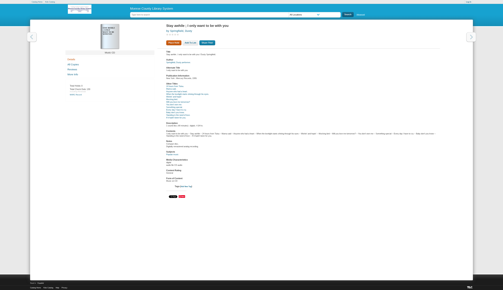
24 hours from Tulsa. (175, 86)
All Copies (73, 64)
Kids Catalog (50, 2)
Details (71, 59)
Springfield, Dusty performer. (178, 62)
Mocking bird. (172, 99)
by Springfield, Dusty (179, 30)
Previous (32, 37)
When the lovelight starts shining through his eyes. (187, 94)
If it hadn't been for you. (176, 118)
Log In (468, 2)
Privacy (64, 288)
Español (41, 283)
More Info (72, 74)
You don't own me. (174, 104)
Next (471, 37)
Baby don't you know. (175, 112)
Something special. (174, 107)
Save (183, 196)
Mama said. (171, 89)
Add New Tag (186, 186)
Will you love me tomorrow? (178, 102)
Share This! (207, 43)
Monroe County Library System (151, 8)
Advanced (361, 14)
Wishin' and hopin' (174, 97)
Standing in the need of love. (178, 115)
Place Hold (173, 43)
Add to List (190, 43)
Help (57, 288)
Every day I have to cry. (176, 110)
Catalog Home (37, 2)
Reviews (72, 69)
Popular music (172, 154)
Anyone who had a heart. (176, 91)
